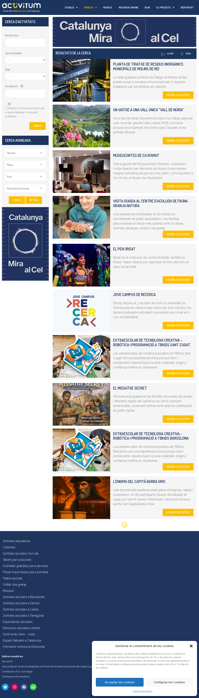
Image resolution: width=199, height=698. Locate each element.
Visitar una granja (14, 584)
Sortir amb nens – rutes (19, 634)
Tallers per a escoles (17, 560)
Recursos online (128, 7)
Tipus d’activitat (13, 53)
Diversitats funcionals (18, 188)
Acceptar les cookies (120, 682)
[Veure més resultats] (124, 525)
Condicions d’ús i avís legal (17, 671)
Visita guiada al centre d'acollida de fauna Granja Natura (150, 203)
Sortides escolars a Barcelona (23, 597)
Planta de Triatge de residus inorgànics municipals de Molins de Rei (148, 66)
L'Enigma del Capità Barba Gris (139, 481)
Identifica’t (187, 7)
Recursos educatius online (21, 628)
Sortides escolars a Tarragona (23, 615)
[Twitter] (5, 687)
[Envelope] (33, 687)
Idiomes (11, 153)
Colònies (9, 547)
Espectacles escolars (18, 622)
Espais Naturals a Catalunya (22, 640)
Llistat (170, 53)
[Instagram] (14, 687)
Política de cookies (142, 691)
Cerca (37, 126)
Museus (107, 7)
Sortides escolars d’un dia (20, 553)
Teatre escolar (12, 578)
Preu (9, 176)
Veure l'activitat (178, 95)
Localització (11, 86)
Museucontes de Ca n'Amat (136, 155)
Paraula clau (11, 35)
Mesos (10, 164)
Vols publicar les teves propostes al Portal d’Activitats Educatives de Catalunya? (47, 666)
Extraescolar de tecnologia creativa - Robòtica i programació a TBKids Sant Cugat (151, 342)
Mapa (188, 53)
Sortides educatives (16, 541)
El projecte (163, 7)
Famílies (88, 7)
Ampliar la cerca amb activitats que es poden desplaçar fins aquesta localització (24, 112)
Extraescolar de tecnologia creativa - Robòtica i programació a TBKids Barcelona (151, 436)
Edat (7, 69)
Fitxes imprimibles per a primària (25, 572)
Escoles (69, 7)
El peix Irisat (124, 248)
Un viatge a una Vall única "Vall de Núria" (148, 109)
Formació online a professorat (24, 647)
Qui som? (7, 661)
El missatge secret (130, 388)
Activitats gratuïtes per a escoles (25, 566)
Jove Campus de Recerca (134, 294)
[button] (191, 646)
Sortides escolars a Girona (21, 603)
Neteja (34, 200)
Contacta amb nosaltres (15, 676)
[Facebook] (24, 687)
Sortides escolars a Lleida (20, 609)
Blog (147, 7)
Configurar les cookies (169, 682)
